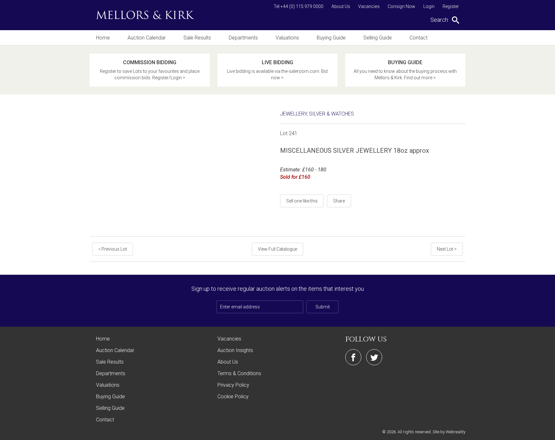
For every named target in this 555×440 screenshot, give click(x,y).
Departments (243, 38)
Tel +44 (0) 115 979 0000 (298, 6)
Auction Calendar (147, 38)
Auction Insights (235, 350)
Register (451, 6)
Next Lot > (447, 249)
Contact (418, 38)
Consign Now (401, 6)
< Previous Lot (112, 249)
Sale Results (197, 38)
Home (103, 38)
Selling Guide (377, 38)
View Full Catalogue (277, 249)
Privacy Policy (233, 385)
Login (429, 6)
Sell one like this (302, 200)
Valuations (287, 38)
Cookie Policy (233, 396)
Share (339, 200)
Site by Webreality (449, 431)
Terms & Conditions (239, 373)
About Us (340, 6)
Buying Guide (331, 38)
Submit (322, 306)
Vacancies (369, 6)
